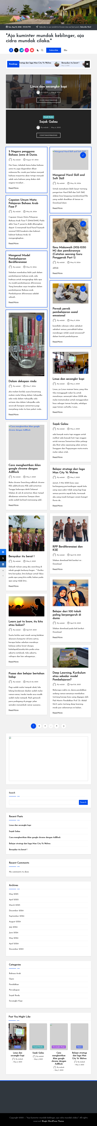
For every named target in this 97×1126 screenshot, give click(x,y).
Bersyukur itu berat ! (47, 63)
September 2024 (16, 916)
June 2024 (13, 933)
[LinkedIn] (3, 564)
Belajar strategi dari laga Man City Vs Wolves (29, 844)
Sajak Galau (48, 121)
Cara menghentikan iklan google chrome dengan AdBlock (25, 469)
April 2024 (14, 944)
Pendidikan (14, 984)
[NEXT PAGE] (63, 726)
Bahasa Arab (15, 973)
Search (12, 793)
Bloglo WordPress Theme (53, 1121)
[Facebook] (3, 552)
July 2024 (13, 927)
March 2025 (14, 905)
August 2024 (15, 922)
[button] (53, 50)
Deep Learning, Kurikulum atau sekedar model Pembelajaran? (69, 676)
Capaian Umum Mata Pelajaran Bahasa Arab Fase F (23, 203)
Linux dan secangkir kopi (48, 86)
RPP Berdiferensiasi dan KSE (79, 63)
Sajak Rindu (48, 117)
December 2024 (16, 911)
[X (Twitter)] (3, 558)
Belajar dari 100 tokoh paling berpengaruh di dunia (67, 615)
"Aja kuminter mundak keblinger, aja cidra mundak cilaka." (45, 38)
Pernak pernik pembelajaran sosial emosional (65, 312)
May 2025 (13, 894)
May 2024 (13, 938)
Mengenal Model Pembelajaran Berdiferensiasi (19, 259)
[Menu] (65, 50)
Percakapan (14, 990)
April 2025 (14, 900)
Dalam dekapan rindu (22, 381)
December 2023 (16, 949)
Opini (49, 82)
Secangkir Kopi (15, 1001)
